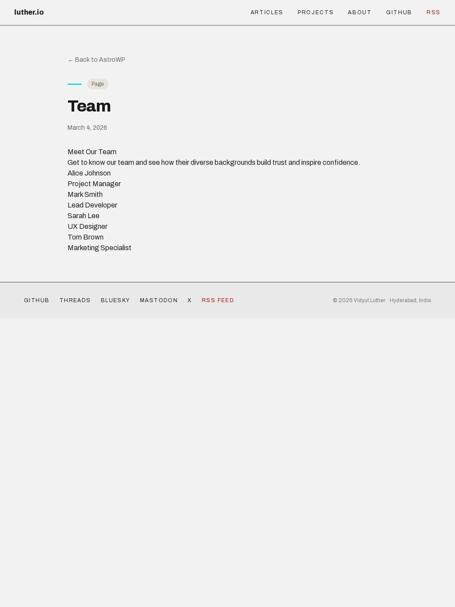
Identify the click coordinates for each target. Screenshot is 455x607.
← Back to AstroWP (96, 59)
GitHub (399, 12)
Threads (75, 300)
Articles (267, 12)
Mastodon (159, 300)
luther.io (29, 12)
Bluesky (115, 300)
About (359, 12)
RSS (434, 12)
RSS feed (218, 300)
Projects (316, 12)
